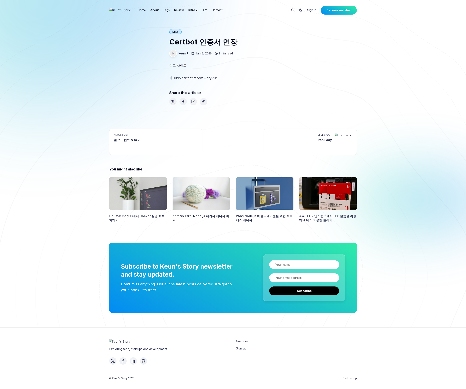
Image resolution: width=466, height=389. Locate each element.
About (154, 10)
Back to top (350, 378)
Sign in (311, 10)
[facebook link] (123, 361)
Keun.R (183, 53)
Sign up (241, 348)
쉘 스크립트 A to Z (127, 140)
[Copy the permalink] (203, 101)
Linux (175, 31)
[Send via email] (193, 101)
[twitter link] (112, 361)
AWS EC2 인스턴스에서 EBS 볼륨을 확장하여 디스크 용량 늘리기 (327, 218)
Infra (191, 10)
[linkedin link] (133, 361)
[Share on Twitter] (173, 101)
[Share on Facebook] (183, 101)
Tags (166, 10)
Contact (217, 10)
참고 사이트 (178, 65)
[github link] (143, 361)
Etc (205, 10)
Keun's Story (119, 378)
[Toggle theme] (301, 10)
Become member (339, 10)
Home (141, 10)
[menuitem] (141, 10)
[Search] (293, 10)
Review (179, 10)
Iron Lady (324, 140)
